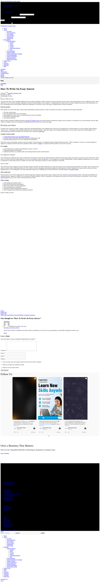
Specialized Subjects (15, 48)
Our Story (9, 31)
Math (11, 44)
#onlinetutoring (42, 424)
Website (3, 359)
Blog (5, 83)
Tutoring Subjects (11, 41)
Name (3, 353)
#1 (69, 424)
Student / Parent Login (9, 482)
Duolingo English (74, 169)
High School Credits (12, 59)
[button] (12, 405)
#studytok (48, 424)
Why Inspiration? (11, 32)
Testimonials (10, 37)
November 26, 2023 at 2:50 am (11, 327)
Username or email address (10, 14)
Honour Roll (10, 38)
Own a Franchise (5, 453)
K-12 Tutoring (7, 490)
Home (2, 83)
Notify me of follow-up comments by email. (13, 364)
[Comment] (17, 432)
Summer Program (11, 58)
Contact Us (6, 510)
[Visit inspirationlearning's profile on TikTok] (15, 428)
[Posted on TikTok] (34, 428)
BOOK (2, 76)
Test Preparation (11, 51)
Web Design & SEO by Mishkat (9, 530)
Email (2, 356)
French (11, 46)
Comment (3, 350)
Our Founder (10, 34)
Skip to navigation (5, 1)
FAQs (5, 516)
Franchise (6, 519)
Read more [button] (16, 425)
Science (12, 45)
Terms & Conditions (9, 524)
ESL (11, 49)
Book (2, 70)
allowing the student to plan (32, 120)
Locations (3, 69)
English (12, 42)
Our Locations (10, 35)
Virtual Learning (11, 52)
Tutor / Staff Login (8, 484)
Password (6, 17)
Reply (5, 333)
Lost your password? (6, 23)
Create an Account (9, 11)
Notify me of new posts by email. (10, 367)
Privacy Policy (7, 523)
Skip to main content (15, 1)
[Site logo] (8, 26)
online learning (4, 177)
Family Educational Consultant (14, 53)
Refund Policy (7, 526)
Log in (2, 20)
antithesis (40, 143)
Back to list (3, 313)
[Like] (40, 432)
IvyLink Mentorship (12, 55)
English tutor (41, 131)
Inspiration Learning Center (14, 93)
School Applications (12, 56)
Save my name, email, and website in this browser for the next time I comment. (21, 362)
